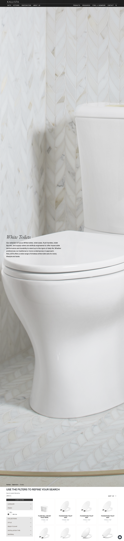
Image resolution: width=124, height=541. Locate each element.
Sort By (111, 496)
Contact (111, 5)
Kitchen (16, 5)
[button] (120, 537)
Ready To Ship (12, 526)
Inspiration (26, 5)
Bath (9, 5)
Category (11, 504)
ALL (11, 512)
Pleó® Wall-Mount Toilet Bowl (44, 516)
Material (11, 534)
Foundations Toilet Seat (65, 516)
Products (76, 5)
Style (10, 522)
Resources (86, 5)
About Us (36, 5)
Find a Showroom (98, 5)
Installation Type (14, 530)
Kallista (8, 484)
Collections (12, 518)
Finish (10, 508)
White (8, 495)
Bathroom (15, 484)
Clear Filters (19, 499)
